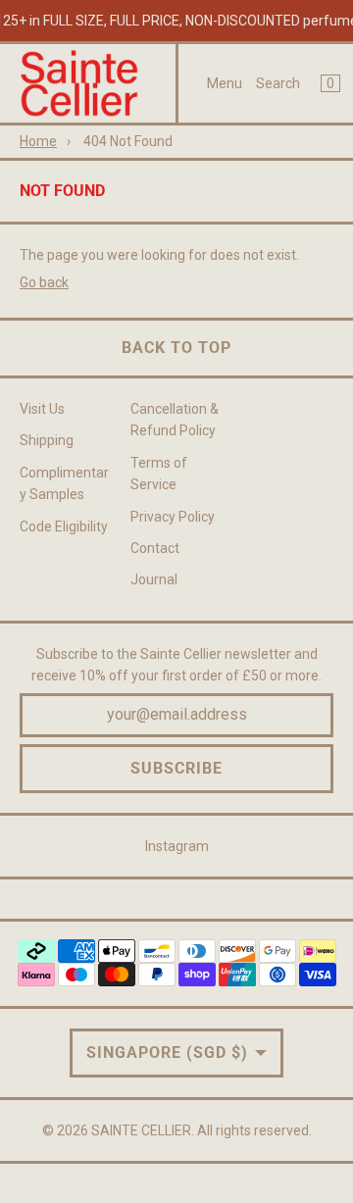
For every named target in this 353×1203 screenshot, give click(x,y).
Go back (44, 282)
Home (38, 141)
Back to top (176, 347)
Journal (153, 579)
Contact (154, 548)
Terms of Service (158, 473)
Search (278, 83)
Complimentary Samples (64, 483)
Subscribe (176, 768)
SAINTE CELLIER (141, 1130)
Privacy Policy (172, 517)
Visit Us (42, 409)
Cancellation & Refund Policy (174, 419)
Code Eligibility (64, 526)
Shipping (47, 440)
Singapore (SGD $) (167, 1052)
